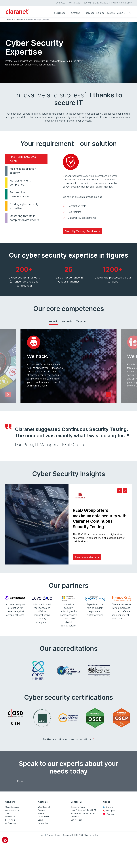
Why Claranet (44, 807)
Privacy (50, 835)
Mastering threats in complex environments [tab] (24, 218)
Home (8, 20)
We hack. (53, 321)
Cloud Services (12, 807)
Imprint (42, 835)
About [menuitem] (120, 13)
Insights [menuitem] (100, 13)
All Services (10, 823)
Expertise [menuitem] (75, 13)
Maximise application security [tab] (23, 170)
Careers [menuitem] (111, 13)
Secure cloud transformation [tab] (19, 194)
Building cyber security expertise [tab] (24, 206)
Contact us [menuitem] (126, 3)
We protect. (82, 321)
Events (41, 813)
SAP (7, 813)
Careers (41, 810)
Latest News (43, 816)
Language (60, 3)
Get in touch (76, 820)
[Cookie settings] (5, 840)
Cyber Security (12, 810)
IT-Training (10, 820)
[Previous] (119, 490)
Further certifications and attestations (67, 739)
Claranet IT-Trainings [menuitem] (110, 3)
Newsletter (43, 823)
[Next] (125, 490)
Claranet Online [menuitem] (91, 3)
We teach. (67, 321)
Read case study (85, 557)
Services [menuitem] (90, 13)
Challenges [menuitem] (59, 13)
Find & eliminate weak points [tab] (23, 159)
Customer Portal (78, 807)
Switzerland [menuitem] (74, 3)
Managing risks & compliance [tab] (20, 182)
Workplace (10, 816)
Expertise (18, 20)
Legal (40, 820)
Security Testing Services (81, 231)
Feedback (75, 816)
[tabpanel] (87, 194)
